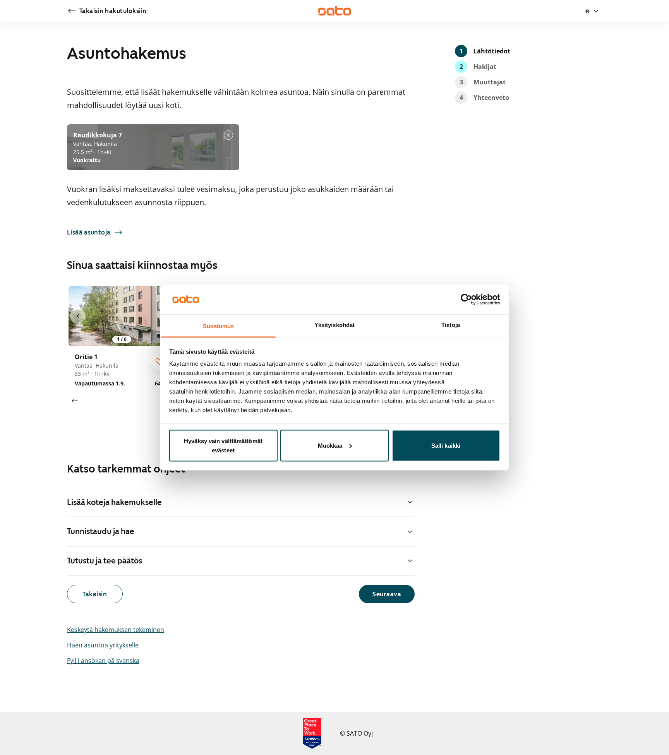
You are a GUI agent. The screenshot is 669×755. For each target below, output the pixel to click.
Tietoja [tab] (450, 325)
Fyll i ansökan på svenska (103, 660)
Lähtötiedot (485, 51)
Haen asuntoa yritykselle (103, 645)
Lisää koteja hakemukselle (114, 502)
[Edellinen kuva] (78, 316)
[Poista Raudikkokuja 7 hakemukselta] (228, 135)
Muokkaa (330, 445)
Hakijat (478, 66)
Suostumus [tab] (218, 326)
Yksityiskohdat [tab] (334, 325)
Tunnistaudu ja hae (100, 531)
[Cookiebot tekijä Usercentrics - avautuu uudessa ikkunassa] (466, 299)
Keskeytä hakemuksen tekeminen (115, 629)
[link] (107, 11)
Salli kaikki (445, 445)
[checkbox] (159, 361)
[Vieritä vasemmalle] (74, 401)
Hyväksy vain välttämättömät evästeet (223, 445)
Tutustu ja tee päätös (104, 560)
